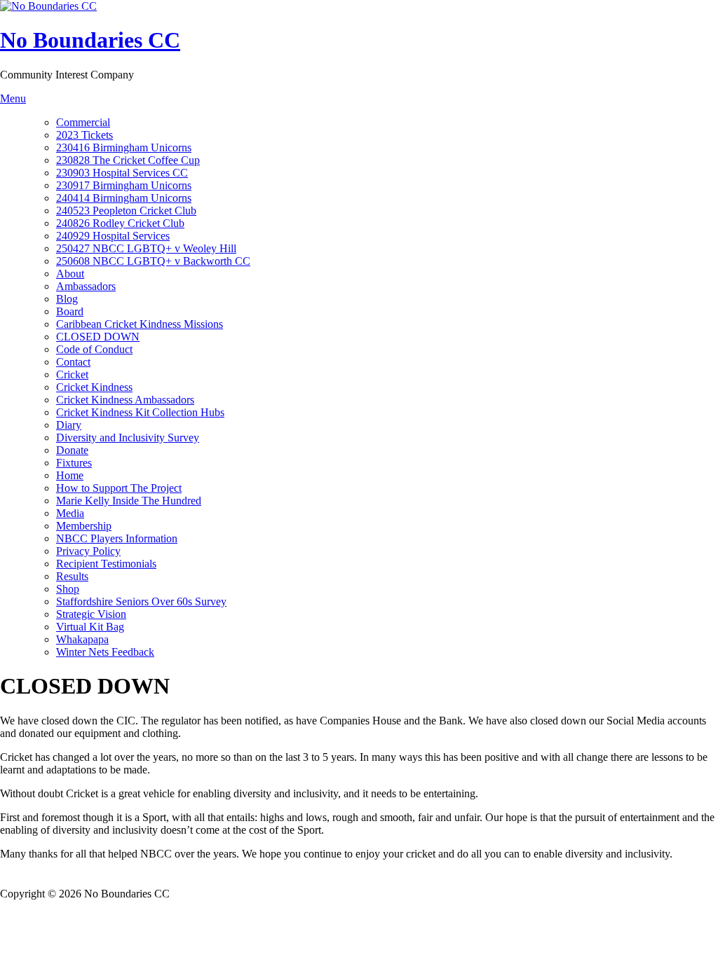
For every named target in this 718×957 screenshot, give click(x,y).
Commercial (83, 122)
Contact (73, 362)
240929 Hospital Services (113, 236)
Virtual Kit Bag (90, 627)
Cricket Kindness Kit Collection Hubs (140, 412)
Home (69, 475)
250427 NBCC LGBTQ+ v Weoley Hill (146, 248)
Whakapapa (82, 639)
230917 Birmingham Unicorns (123, 185)
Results (72, 576)
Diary (68, 425)
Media (70, 513)
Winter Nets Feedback (105, 652)
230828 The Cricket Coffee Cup (128, 160)
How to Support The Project (119, 488)
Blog (67, 299)
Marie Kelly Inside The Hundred (128, 501)
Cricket (72, 374)
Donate (72, 450)
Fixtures (74, 463)
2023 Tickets (84, 135)
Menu (13, 98)
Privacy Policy (88, 551)
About (70, 274)
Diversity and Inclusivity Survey (127, 437)
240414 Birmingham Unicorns (123, 198)
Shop (67, 589)
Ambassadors (86, 286)
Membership (83, 526)
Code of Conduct (94, 349)
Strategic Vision (91, 614)
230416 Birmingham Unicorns (123, 147)
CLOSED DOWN (98, 337)
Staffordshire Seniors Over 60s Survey (141, 601)
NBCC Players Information (116, 538)
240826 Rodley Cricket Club (120, 223)
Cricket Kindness (94, 387)
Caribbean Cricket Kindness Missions (139, 324)
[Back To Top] (7, 881)
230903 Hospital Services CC (122, 173)
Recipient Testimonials (106, 564)
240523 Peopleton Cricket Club (126, 210)
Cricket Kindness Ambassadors (125, 400)
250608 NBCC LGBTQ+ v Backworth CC (153, 261)
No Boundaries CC (90, 40)
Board (69, 311)
